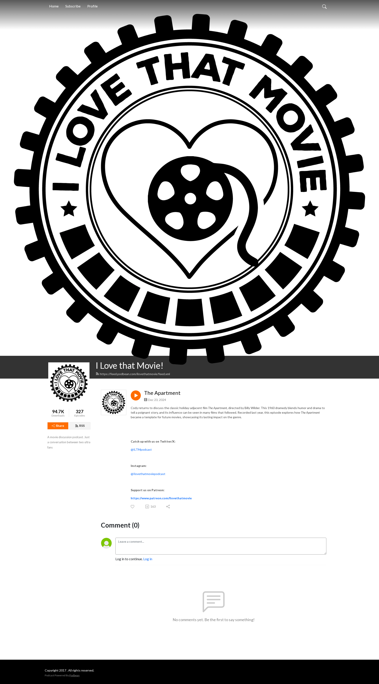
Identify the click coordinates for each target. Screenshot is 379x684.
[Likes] (132, 506)
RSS (82, 425)
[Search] (324, 6)
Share (60, 425)
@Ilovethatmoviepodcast (148, 474)
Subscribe (72, 6)
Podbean (74, 675)
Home (54, 6)
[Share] (168, 506)
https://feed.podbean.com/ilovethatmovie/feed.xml (135, 374)
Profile (92, 6)
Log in (147, 559)
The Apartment (162, 393)
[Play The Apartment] (136, 395)
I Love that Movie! (129, 365)
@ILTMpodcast (141, 449)
